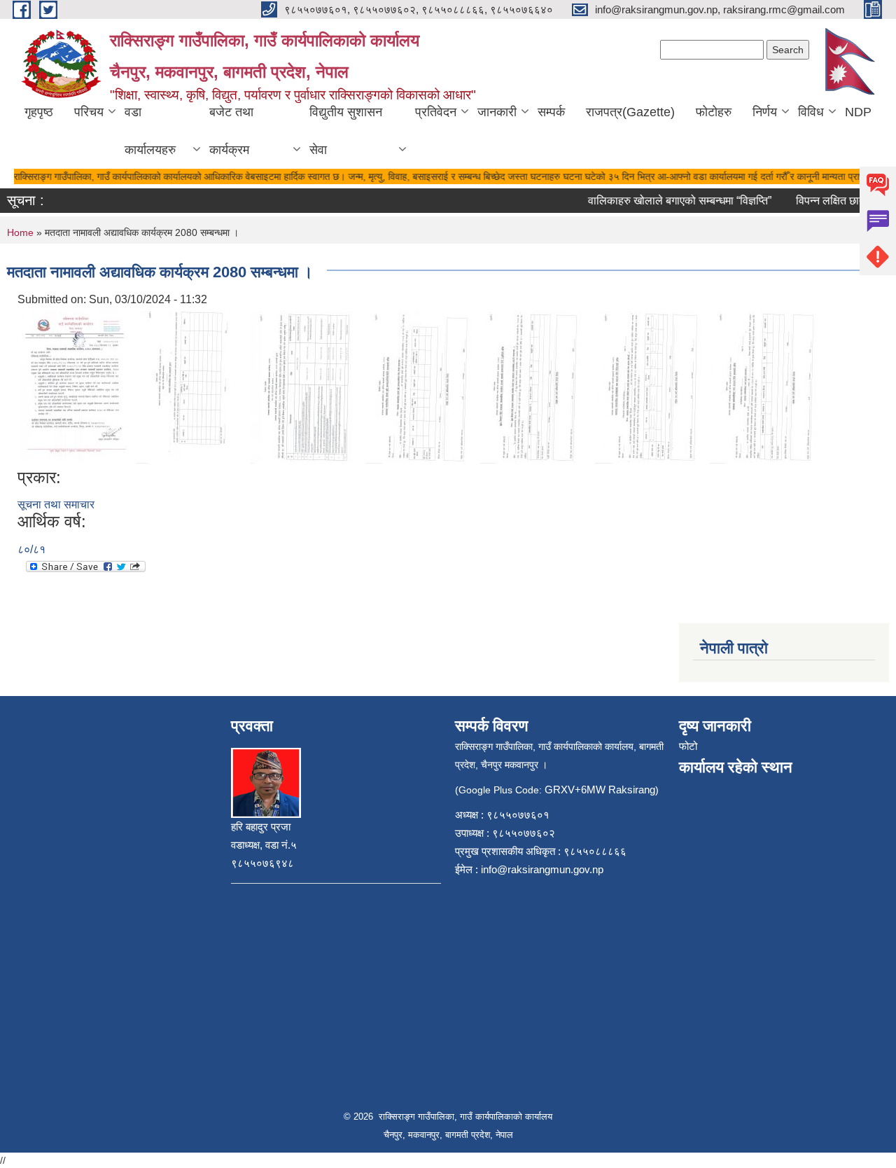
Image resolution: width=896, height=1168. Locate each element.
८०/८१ (32, 549)
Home (20, 232)
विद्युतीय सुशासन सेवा (345, 131)
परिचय (89, 112)
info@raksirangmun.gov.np (542, 869)
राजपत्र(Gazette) (630, 112)
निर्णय (764, 112)
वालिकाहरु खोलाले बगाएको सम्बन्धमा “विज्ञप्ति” (669, 201)
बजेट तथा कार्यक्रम (231, 131)
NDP (858, 112)
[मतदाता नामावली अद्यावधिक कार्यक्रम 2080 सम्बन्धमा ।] (75, 387)
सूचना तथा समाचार (56, 504)
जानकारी (497, 112)
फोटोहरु (714, 112)
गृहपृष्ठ (38, 112)
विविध (811, 112)
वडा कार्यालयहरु (150, 131)
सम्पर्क (551, 112)
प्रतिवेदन (435, 112)
